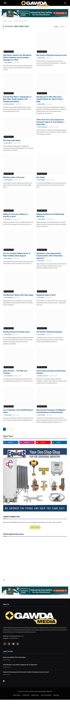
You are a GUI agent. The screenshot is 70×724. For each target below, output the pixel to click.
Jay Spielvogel (8, 375)
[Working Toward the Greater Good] (18, 319)
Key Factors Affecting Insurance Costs (51, 55)
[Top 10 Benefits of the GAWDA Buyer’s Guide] (18, 397)
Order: (56, 26)
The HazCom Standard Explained (49, 332)
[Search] (65, 3)
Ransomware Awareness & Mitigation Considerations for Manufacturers (51, 411)
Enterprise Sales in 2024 (46, 295)
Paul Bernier (8, 62)
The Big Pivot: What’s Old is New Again (18, 295)
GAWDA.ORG (26, 695)
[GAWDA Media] (35, 3)
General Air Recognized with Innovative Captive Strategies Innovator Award (26, 672)
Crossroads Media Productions (44, 691)
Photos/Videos (17, 695)
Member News (35, 695)
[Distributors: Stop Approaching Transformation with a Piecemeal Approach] (51, 240)
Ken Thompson (8, 297)
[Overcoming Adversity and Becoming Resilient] (51, 357)
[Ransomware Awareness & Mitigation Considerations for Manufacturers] (51, 397)
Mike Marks (41, 260)
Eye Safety (40, 177)
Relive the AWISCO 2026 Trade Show (14, 657)
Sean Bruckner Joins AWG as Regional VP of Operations (20, 665)
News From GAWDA (46, 695)
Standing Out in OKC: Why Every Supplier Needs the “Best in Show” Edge (49, 99)
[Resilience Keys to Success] (18, 164)
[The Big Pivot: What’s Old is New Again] (18, 282)
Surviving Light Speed (11, 140)
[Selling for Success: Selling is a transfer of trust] (18, 201)
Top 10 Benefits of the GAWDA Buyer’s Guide (18, 411)
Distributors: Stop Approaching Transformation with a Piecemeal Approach (49, 255)
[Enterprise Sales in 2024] (51, 282)
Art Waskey (7, 219)
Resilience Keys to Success (14, 177)
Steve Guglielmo (9, 104)
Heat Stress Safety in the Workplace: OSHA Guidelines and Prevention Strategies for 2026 (17, 57)
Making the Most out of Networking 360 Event (50, 215)
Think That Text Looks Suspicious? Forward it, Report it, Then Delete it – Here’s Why (50, 122)
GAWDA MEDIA (41, 57)
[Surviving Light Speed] (18, 127)
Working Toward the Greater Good (16, 332)
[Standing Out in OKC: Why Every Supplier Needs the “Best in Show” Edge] (51, 84)
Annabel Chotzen (43, 375)
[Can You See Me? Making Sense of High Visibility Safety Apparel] (18, 240)
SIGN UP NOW (35, 527)
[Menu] (5, 3)
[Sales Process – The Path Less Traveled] (18, 357)
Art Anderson (8, 180)
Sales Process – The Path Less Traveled (15, 372)
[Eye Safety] (51, 164)
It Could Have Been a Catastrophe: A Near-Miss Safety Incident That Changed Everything (17, 99)
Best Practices (8, 51)
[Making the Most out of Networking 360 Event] (51, 201)
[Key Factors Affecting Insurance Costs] (51, 42)
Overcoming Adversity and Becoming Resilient (50, 372)
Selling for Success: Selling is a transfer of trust (15, 215)
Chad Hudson (41, 415)
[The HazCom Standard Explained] (51, 319)
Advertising (56, 695)
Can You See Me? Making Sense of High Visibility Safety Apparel (16, 254)
